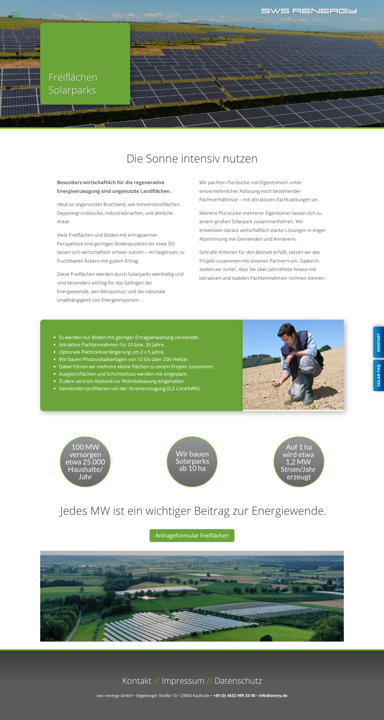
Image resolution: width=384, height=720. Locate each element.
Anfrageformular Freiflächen (192, 535)
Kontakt (137, 680)
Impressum (183, 680)
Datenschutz (238, 680)
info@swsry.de (273, 695)
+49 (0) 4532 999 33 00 (234, 695)
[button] (15, 14)
